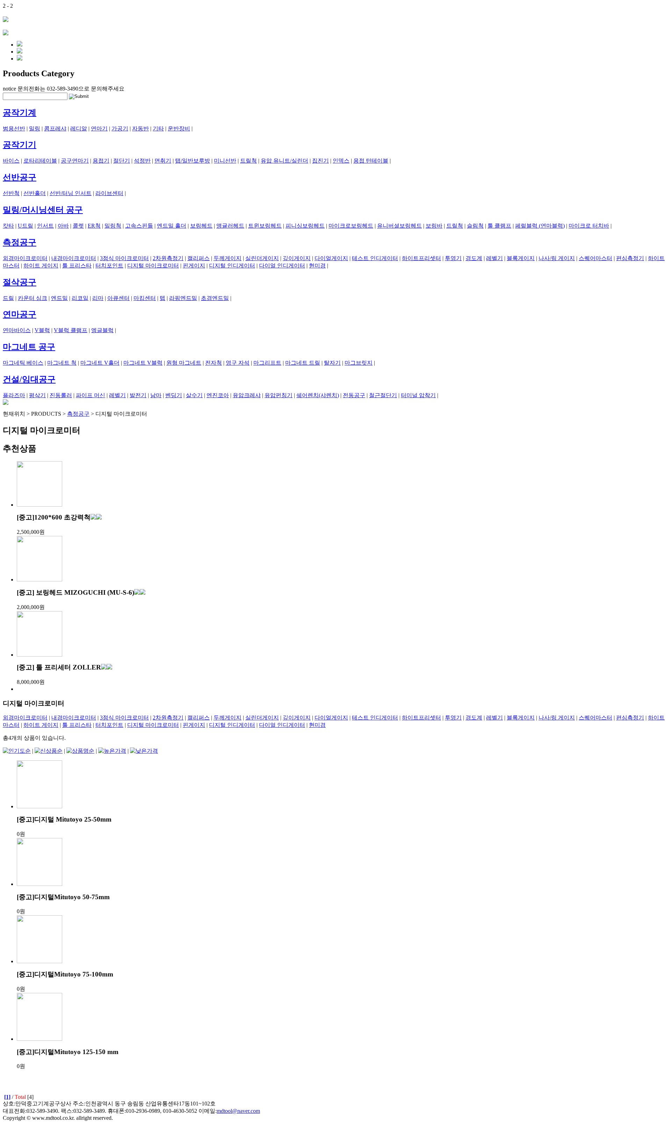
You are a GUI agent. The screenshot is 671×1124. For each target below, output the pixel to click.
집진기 (320, 161)
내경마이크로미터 (73, 258)
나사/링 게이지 (557, 258)
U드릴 (25, 226)
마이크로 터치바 (589, 226)
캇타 (8, 226)
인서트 (45, 226)
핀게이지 (194, 266)
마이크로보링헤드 (351, 226)
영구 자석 (238, 363)
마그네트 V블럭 (143, 363)
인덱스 (341, 161)
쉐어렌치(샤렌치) (317, 395)
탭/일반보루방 (192, 161)
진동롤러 (61, 395)
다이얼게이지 (331, 258)
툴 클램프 (499, 226)
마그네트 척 (62, 363)
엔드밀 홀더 (171, 226)
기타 (158, 128)
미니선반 (225, 161)
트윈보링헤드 (265, 226)
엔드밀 (59, 298)
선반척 (11, 193)
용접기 (101, 161)
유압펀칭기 (279, 395)
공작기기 (19, 144)
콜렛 (78, 226)
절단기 (121, 161)
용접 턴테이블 (370, 161)
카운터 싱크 (32, 298)
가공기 (119, 128)
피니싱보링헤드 (305, 226)
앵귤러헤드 (230, 226)
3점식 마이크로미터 (124, 258)
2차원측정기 (168, 258)
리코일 (80, 298)
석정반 (142, 161)
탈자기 (332, 363)
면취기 (162, 161)
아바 (63, 226)
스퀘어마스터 (595, 258)
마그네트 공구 (29, 346)
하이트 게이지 (40, 266)
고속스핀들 (139, 226)
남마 (155, 395)
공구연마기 (75, 161)
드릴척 (248, 161)
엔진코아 (218, 395)
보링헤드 (201, 226)
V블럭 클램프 (70, 330)
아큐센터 (118, 298)
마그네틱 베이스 (23, 363)
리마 (97, 298)
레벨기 (494, 258)
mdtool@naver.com (238, 1111)
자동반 (140, 128)
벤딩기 (173, 395)
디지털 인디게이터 (232, 266)
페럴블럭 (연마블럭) (540, 226)
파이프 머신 (90, 395)
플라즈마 (14, 395)
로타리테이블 (40, 161)
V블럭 (42, 330)
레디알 (78, 128)
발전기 (138, 395)
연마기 (99, 128)
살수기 (194, 395)
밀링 (34, 128)
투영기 (453, 258)
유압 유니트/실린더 (284, 161)
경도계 (474, 258)
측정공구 (19, 242)
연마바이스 (17, 330)
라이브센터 (109, 193)
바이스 (11, 161)
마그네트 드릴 (302, 363)
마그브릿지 (359, 363)
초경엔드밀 (215, 298)
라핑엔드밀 (183, 298)
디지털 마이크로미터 (153, 266)
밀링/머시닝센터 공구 (43, 209)
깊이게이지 (297, 258)
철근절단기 (383, 395)
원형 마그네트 (183, 363)
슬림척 (475, 226)
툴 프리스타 (77, 266)
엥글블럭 (102, 330)
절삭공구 (19, 282)
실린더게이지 (262, 258)
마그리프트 (267, 363)
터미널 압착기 (418, 395)
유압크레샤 (247, 395)
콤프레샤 (55, 128)
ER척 (94, 226)
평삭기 (37, 395)
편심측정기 (630, 258)
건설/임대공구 (29, 379)
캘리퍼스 (198, 258)
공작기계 (19, 112)
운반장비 (179, 128)
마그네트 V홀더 (100, 363)
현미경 (317, 266)
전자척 (213, 363)
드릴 (8, 298)
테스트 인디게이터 (375, 258)
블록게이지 (521, 258)
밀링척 (112, 226)
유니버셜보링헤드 (399, 226)
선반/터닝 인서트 (71, 193)
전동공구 (354, 395)
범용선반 (14, 128)
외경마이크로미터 (25, 258)
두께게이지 (227, 258)
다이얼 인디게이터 (282, 266)
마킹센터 (145, 298)
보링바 (434, 226)
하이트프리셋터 (421, 258)
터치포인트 (109, 266)
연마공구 (19, 314)
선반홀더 (34, 193)
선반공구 (19, 177)
